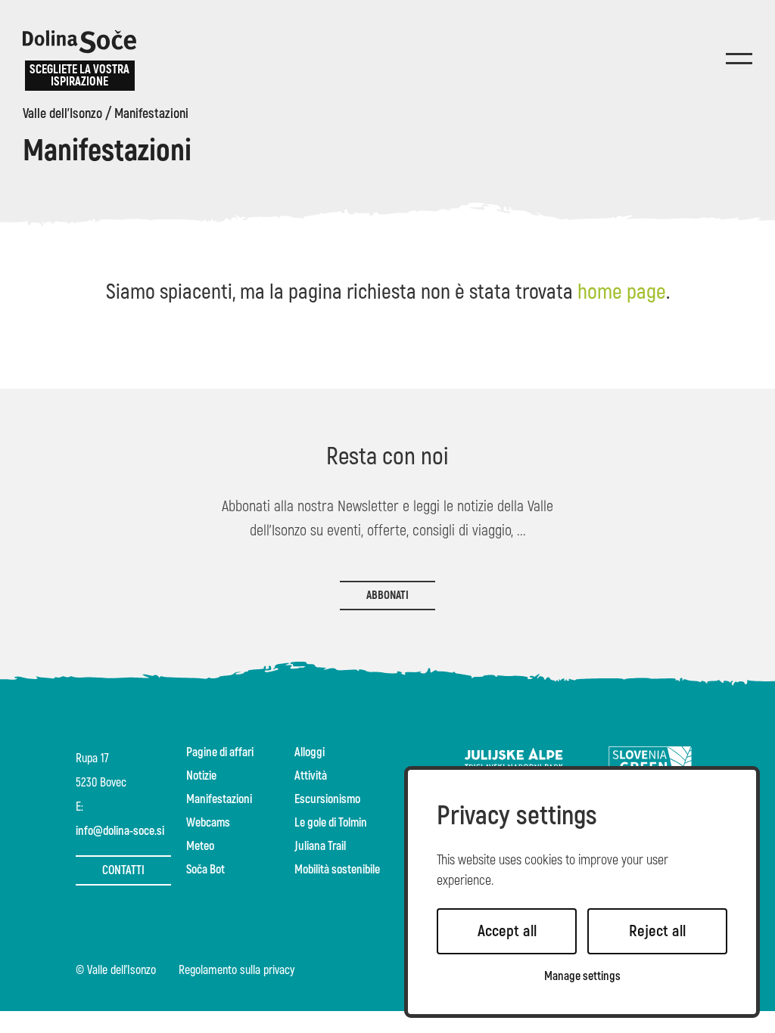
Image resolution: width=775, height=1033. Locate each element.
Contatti (123, 870)
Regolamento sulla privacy (236, 971)
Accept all (507, 931)
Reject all (657, 931)
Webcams (208, 823)
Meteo (200, 846)
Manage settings (582, 976)
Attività (310, 776)
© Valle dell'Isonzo (116, 971)
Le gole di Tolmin (330, 823)
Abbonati (387, 595)
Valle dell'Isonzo (62, 114)
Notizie (201, 776)
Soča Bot (205, 870)
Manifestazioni (151, 114)
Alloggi (309, 752)
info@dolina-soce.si (120, 831)
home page (621, 292)
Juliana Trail (320, 846)
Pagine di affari (220, 752)
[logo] (79, 41)
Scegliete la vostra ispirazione (79, 75)
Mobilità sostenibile (337, 870)
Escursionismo (327, 799)
